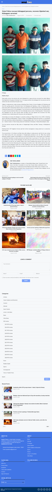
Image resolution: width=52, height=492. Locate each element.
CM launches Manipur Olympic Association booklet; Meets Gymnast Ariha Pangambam (30, 404)
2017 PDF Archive (9, 330)
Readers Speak (6, 363)
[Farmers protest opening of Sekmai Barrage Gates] (38, 218)
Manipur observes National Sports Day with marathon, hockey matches (31, 395)
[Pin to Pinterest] (11, 156)
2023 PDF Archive (9, 348)
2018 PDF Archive (9, 333)
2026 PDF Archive (9, 357)
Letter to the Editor (7, 312)
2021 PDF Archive (9, 342)
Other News (6, 318)
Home (3, 6)
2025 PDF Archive (9, 354)
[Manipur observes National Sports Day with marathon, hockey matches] (38, 195)
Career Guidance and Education (10, 300)
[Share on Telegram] (17, 156)
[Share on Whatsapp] (15, 156)
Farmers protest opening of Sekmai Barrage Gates (38, 227)
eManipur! (3, 490)
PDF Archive (6, 321)
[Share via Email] (20, 156)
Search (3, 376)
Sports (4, 366)
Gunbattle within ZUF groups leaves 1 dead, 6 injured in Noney (28, 387)
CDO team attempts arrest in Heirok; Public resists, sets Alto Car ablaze (30, 420)
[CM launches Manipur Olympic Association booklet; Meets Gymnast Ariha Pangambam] (13, 218)
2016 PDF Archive (9, 327)
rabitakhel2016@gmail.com (28, 169)
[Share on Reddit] (13, 156)
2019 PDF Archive (9, 336)
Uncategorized (6, 369)
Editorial (5, 306)
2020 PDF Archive (9, 339)
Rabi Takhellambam (11, 15)
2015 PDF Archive (9, 324)
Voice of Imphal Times (8, 372)
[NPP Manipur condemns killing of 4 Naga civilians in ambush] (38, 240)
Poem (4, 360)
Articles (5, 297)
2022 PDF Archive (9, 345)
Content (5, 303)
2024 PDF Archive (9, 351)
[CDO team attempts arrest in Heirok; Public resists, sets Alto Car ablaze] (13, 240)
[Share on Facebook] (9, 156)
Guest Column (6, 309)
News (4, 315)
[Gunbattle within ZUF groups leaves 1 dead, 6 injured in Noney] (13, 195)
